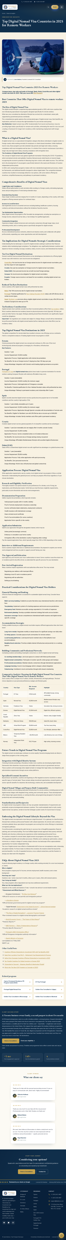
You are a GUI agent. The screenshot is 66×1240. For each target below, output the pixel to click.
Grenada (22, 1206)
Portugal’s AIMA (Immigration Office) (17, 932)
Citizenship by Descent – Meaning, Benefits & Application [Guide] (24, 964)
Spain (6, 299)
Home (3, 13)
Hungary (36, 1200)
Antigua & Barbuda (23, 1195)
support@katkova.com (57, 1201)
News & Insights (11, 13)
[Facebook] (4, 1222)
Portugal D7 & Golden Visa (37, 1219)
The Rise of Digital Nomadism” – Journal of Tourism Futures (25, 913)
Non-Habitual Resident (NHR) (35, 294)
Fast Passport (37, 93)
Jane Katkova (17, 79)
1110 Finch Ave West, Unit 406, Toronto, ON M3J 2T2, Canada (57, 1206)
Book (54, 7)
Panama (36, 1228)
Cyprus (35, 1194)
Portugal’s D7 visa (7, 371)
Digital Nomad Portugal (37, 1224)
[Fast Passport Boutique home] (10, 7)
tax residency (55, 309)
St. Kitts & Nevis (24, 1209)
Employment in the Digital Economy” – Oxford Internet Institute (36, 907)
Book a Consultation (11, 1041)
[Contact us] (61, 1235)
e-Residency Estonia (12, 900)
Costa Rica (8, 262)
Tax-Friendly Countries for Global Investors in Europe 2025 (22, 961)
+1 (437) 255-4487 (40, 1)
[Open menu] (62, 7)
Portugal (7, 294)
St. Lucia (22, 1199)
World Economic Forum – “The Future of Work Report (22, 919)
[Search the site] (48, 7)
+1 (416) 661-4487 (27, 1)
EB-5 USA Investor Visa (39, 1214)
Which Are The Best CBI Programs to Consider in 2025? (21, 967)
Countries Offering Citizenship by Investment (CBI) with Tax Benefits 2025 (26, 952)
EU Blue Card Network (29, 894)
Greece (36, 1197)
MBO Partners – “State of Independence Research (21, 926)
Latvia (35, 1203)
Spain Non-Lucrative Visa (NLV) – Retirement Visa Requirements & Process (27, 955)
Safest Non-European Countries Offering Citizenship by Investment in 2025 (27, 958)
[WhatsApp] (8, 1222)
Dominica (23, 1202)
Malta (6, 291)
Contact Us (42, 1171)
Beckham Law (13, 299)
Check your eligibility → (28, 1040)
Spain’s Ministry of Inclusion (14, 938)
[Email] (13, 1222)
